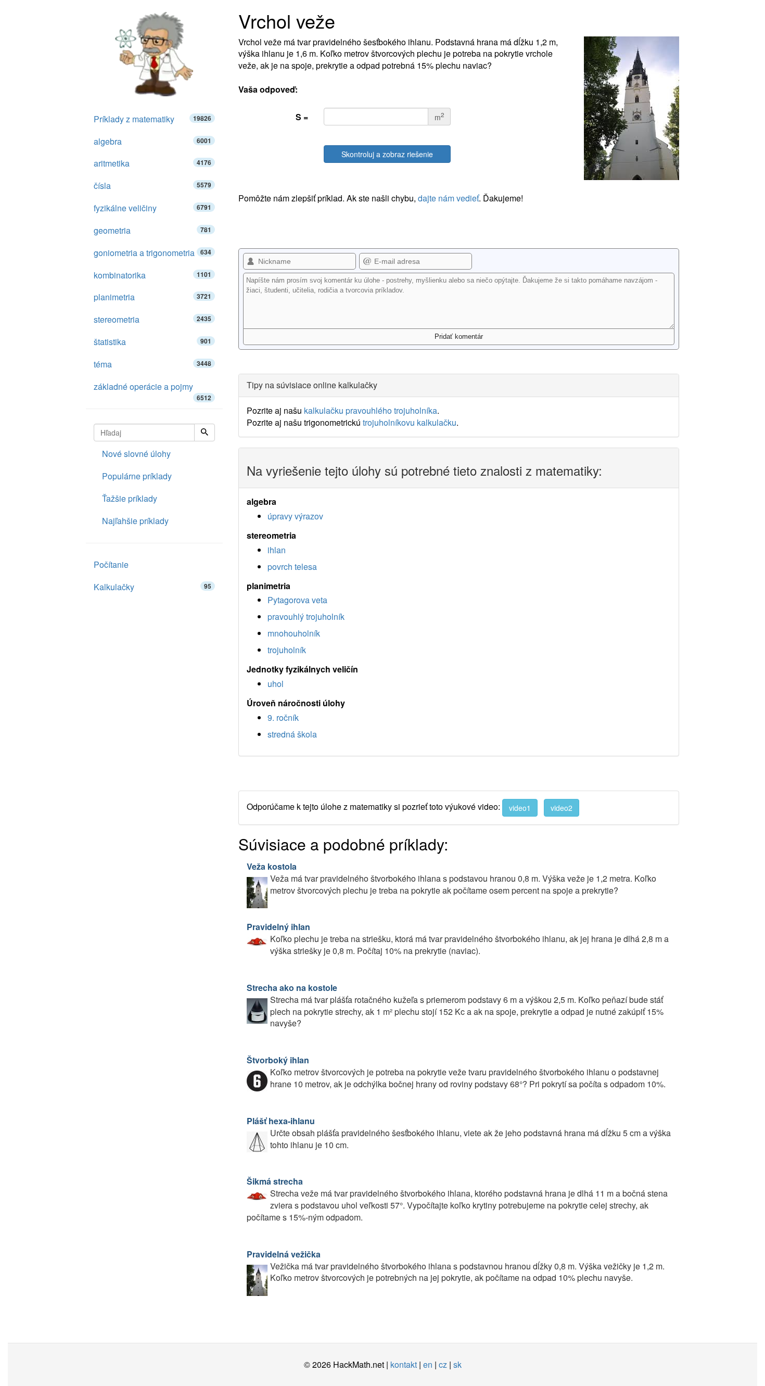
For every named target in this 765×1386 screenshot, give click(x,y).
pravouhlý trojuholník (306, 616)
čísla (152, 186)
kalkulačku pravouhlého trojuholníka (370, 410)
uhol (275, 684)
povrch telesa (292, 567)
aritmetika (152, 163)
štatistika (152, 342)
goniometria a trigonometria (152, 253)
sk (457, 1364)
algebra (152, 141)
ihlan (276, 550)
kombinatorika (152, 275)
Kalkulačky (152, 587)
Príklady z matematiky (152, 119)
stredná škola (292, 734)
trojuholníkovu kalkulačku (409, 422)
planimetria (152, 297)
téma (152, 364)
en (427, 1364)
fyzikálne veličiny (152, 208)
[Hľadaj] (204, 432)
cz (443, 1364)
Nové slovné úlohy (136, 454)
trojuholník (286, 650)
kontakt (403, 1364)
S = (302, 117)
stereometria (152, 319)
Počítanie (111, 564)
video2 (561, 808)
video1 (520, 808)
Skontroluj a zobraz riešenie (387, 154)
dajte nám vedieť (448, 198)
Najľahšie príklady (135, 521)
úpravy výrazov (295, 516)
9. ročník (283, 717)
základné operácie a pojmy (152, 389)
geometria (152, 230)
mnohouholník (293, 633)
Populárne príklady (137, 476)
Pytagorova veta (297, 600)
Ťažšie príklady (129, 498)
